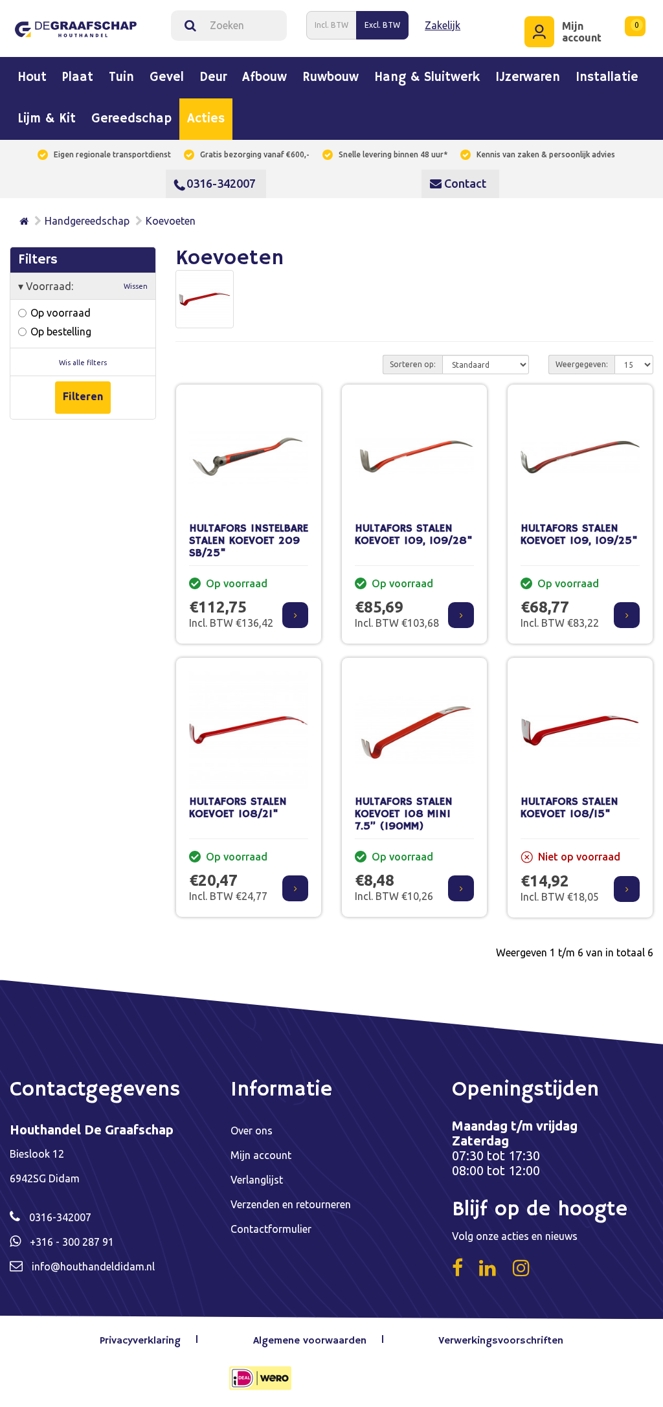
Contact (464, 183)
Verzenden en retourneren (290, 1204)
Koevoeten (171, 221)
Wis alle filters (83, 362)
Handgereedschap (87, 221)
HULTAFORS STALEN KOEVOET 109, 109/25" (579, 535)
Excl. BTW (382, 25)
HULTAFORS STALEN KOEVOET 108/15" (569, 808)
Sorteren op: (413, 364)
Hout (32, 77)
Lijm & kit (46, 119)
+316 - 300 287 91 (72, 1242)
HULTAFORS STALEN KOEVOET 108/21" (238, 808)
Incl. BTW (331, 25)
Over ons (251, 1130)
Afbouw (264, 77)
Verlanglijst (256, 1180)
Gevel (167, 77)
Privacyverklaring (140, 1340)
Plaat (77, 77)
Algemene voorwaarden (309, 1340)
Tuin (121, 77)
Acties (206, 119)
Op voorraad (59, 313)
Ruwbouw (330, 77)
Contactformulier (270, 1229)
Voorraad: (83, 286)
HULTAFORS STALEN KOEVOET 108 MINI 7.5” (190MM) (404, 814)
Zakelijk (442, 25)
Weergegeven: (582, 364)
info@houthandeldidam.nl (93, 1266)
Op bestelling (59, 331)
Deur (213, 77)
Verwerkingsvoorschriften (500, 1340)
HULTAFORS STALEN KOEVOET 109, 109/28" (414, 535)
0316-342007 (221, 183)
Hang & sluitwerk (427, 77)
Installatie (607, 77)
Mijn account (260, 1155)
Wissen (136, 286)
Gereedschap (131, 119)
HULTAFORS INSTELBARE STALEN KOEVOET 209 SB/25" (248, 540)
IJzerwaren (527, 77)
